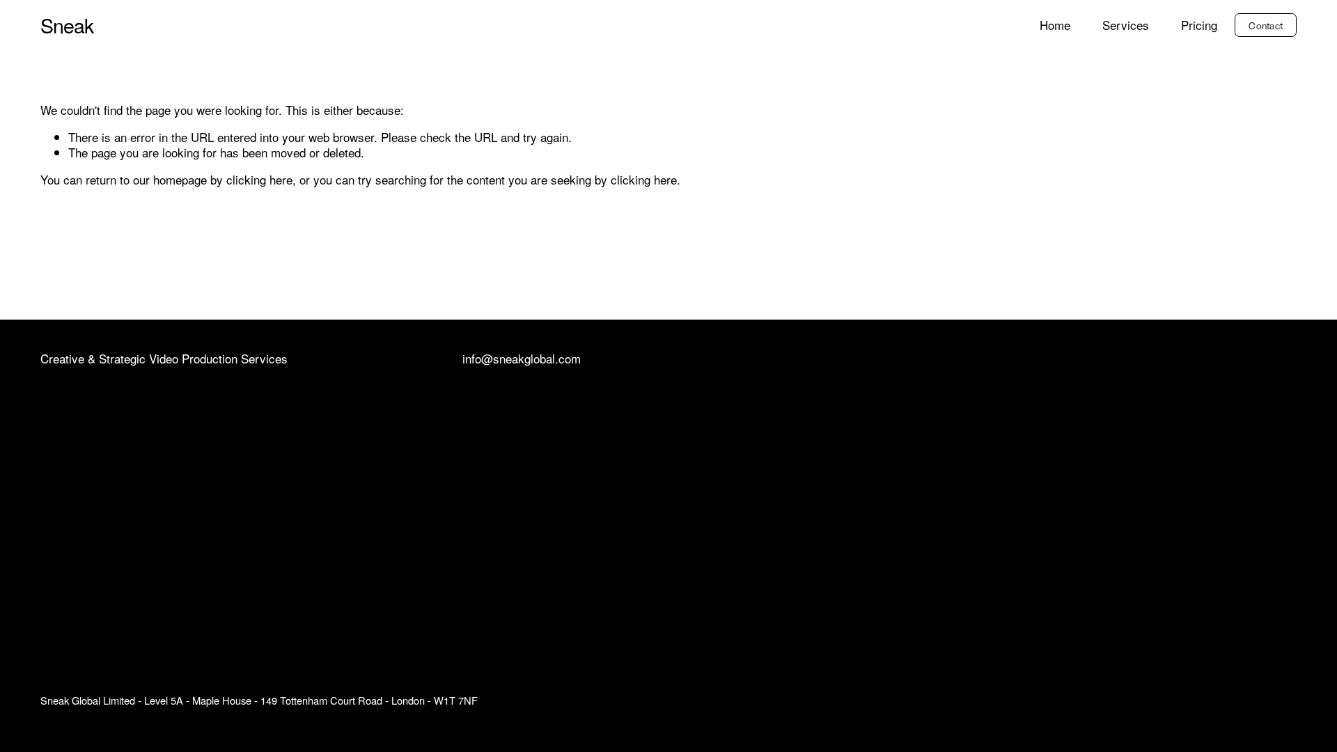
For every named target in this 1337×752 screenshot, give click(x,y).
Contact (1266, 25)
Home (1055, 25)
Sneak (67, 24)
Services (1125, 25)
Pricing (1199, 25)
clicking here (259, 179)
